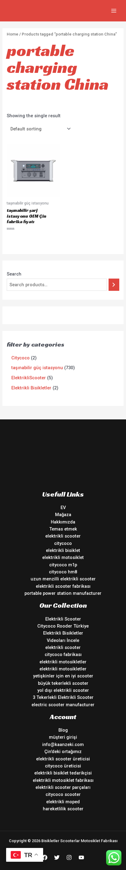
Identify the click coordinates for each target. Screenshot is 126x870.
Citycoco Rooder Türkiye (63, 626)
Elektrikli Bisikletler (63, 633)
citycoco (63, 543)
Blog (63, 730)
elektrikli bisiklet (63, 550)
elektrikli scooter (63, 536)
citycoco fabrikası (63, 654)
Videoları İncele (63, 640)
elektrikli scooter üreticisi (63, 759)
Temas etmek (63, 529)
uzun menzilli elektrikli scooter (63, 579)
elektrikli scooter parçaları (63, 787)
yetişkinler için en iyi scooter (63, 676)
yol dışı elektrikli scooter (63, 690)
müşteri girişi (63, 737)
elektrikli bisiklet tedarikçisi (63, 773)
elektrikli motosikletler (63, 662)
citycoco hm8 (63, 572)
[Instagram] (69, 857)
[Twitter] (57, 857)
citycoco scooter (63, 794)
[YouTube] (81, 857)
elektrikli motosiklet (63, 557)
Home (12, 34)
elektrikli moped (63, 801)
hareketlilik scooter (63, 809)
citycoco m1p (63, 565)
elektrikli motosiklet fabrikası (63, 780)
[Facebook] (44, 857)
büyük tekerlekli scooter (63, 683)
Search (14, 274)
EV (63, 507)
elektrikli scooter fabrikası (63, 586)
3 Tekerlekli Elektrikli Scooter (63, 697)
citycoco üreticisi (63, 766)
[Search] (114, 285)
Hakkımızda (63, 522)
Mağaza (63, 514)
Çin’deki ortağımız (63, 751)
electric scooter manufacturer (62, 704)
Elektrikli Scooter (63, 619)
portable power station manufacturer (63, 593)
